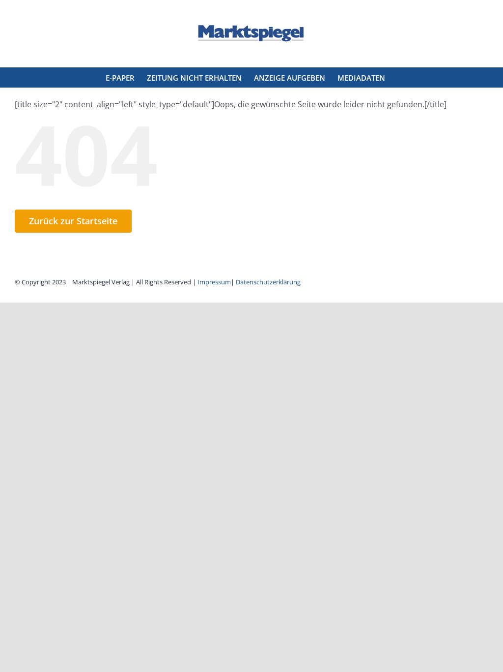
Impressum (214, 281)
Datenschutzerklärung (268, 281)
